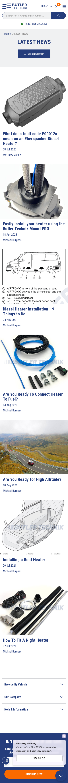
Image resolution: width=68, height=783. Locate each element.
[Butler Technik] (15, 6)
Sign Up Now (34, 774)
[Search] (58, 15)
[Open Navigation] (64, 7)
